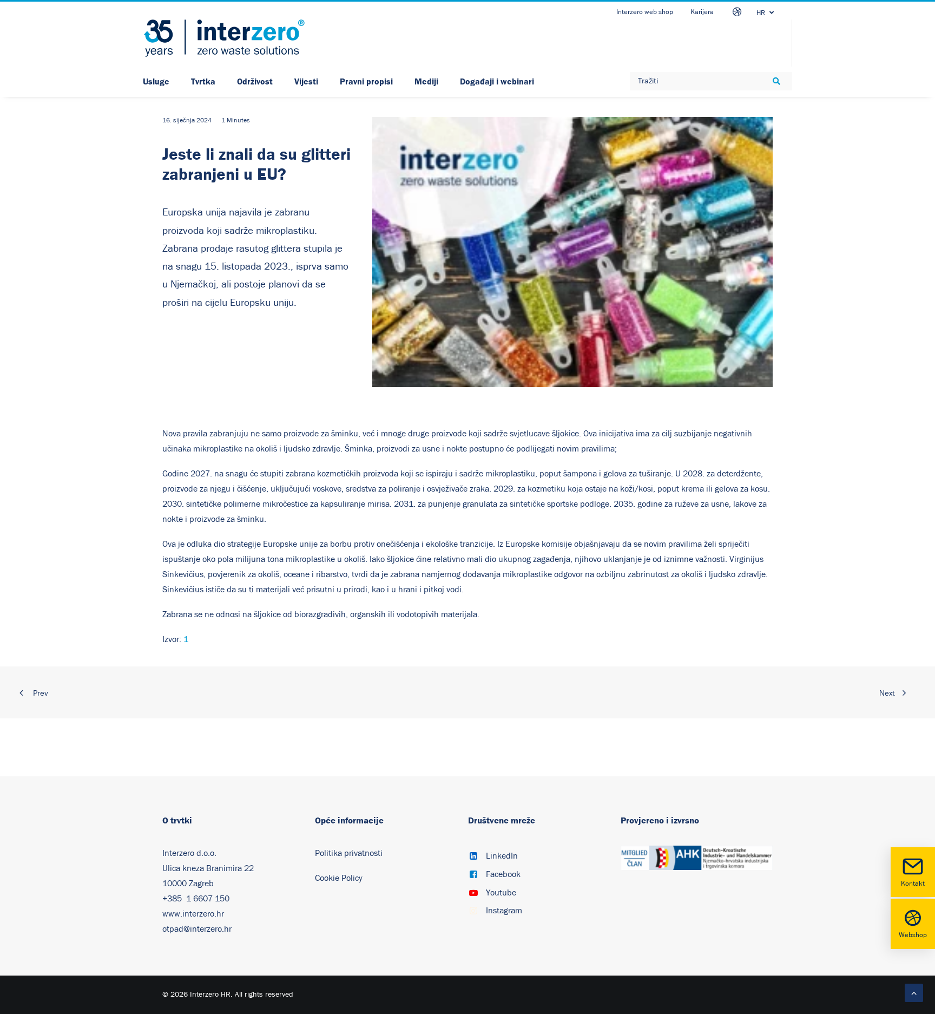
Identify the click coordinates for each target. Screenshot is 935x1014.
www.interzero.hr (193, 914)
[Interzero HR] (224, 38)
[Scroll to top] (914, 992)
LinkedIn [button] (502, 856)
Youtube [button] (501, 892)
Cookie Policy (339, 878)
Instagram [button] (504, 910)
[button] (473, 857)
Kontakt (913, 883)
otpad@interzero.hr (197, 929)
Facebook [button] (503, 874)
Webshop (913, 935)
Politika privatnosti (349, 853)
